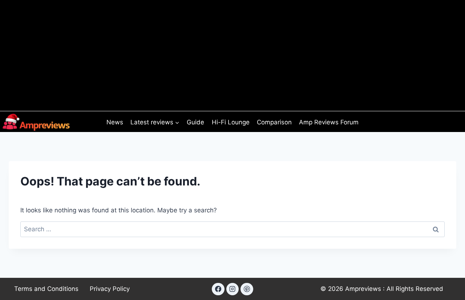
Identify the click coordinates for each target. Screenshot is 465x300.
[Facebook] (218, 289)
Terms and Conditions (46, 288)
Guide (195, 122)
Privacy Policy (110, 288)
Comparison (274, 122)
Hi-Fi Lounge (231, 122)
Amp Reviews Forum (329, 122)
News (114, 122)
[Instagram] (232, 289)
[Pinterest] (246, 289)
